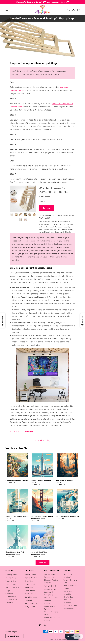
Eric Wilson (29, 581)
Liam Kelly (29, 600)
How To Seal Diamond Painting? (68, 600)
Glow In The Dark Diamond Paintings (51, 600)
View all (42, 562)
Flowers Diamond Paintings (51, 613)
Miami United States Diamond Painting (17, 517)
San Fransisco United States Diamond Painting (42, 517)
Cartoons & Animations (48, 593)
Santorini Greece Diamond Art (67, 516)
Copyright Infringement (11, 595)
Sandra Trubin (30, 594)
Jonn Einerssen (31, 597)
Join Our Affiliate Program (12, 600)
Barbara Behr (30, 575)
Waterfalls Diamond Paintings (52, 619)
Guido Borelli (30, 584)
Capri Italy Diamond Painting (17, 480)
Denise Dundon (31, 578)
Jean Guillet (29, 587)
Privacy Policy (11, 584)
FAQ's (8, 591)
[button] (6, 9)
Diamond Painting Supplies (51, 581)
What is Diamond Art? (70, 581)
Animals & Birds (50, 586)
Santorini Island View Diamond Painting (39, 553)
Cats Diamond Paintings (49, 607)
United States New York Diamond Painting (15, 553)
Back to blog (44, 440)
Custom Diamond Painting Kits (51, 575)
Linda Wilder (30, 591)
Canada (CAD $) (13, 636)
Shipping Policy (11, 575)
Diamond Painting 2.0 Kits (71, 587)
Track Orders (11, 581)
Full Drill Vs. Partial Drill (68, 592)
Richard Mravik (31, 603)
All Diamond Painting (61, 639)
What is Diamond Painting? (70, 575)
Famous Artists (50, 589)
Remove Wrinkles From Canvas (70, 606)
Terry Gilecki (30, 607)
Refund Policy (11, 578)
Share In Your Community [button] (23, 432)
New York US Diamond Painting (64, 481)
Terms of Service (12, 587)
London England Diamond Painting (41, 481)
